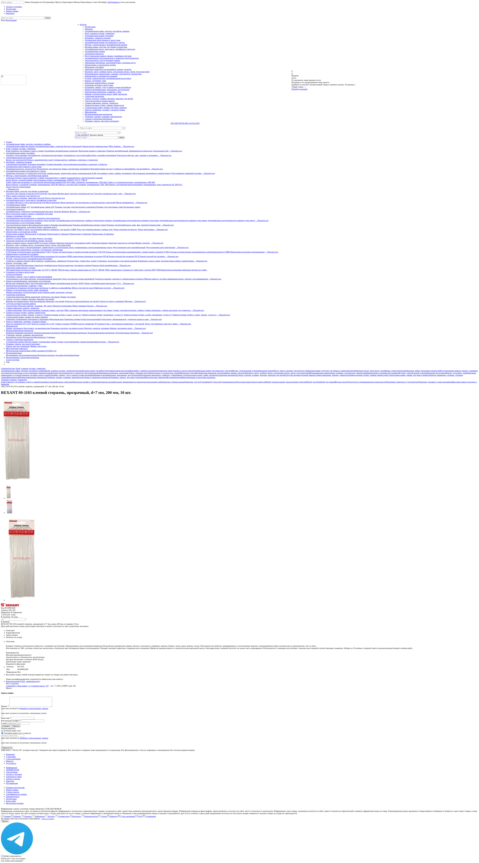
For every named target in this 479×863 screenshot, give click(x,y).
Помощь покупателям (15, 788)
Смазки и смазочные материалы (98, 119)
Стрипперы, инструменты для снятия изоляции (117, 261)
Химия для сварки (68, 297)
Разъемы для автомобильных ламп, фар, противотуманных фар (133, 225)
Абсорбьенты (11, 288)
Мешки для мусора (38, 346)
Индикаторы (28, 337)
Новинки (89, 29)
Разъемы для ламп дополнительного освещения (75, 207)
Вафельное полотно (102, 288)
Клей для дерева (328, 382)
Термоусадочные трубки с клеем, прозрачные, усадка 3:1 (147, 315)
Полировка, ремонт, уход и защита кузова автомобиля (108, 87)
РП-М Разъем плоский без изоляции (118, 256)
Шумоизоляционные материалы (98, 114)
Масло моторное (53, 202)
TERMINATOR (12, 770)
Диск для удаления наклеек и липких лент (95, 229)
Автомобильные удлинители (18, 211)
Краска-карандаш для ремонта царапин (75, 265)
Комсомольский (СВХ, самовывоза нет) (23, 681)
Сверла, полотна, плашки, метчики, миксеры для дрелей (109, 99)
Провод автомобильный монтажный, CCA (102, 283)
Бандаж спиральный (72, 146)
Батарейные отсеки (14, 337)
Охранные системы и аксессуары (99, 85)
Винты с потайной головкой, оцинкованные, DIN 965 (35, 185)
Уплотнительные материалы (127, 333)
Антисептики (12, 306)
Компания (10, 754)
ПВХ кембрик (115, 146)
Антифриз (10, 202)
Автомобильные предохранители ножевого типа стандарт (31, 220)
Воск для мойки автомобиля (104, 155)
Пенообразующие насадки (101, 169)
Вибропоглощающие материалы (19, 333)
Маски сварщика (79, 306)
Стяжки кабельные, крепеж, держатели (101, 103)
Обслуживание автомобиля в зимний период (151, 173)
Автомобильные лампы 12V (18, 207)
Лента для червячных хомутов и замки (161, 324)
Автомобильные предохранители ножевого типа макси (231, 220)
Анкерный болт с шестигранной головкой (84, 178)
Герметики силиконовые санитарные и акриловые (27, 319)
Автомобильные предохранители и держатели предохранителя (112, 58)
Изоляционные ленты (15, 247)
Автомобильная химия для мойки (99, 36)
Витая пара (10, 283)
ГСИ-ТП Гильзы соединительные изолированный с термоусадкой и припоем (130, 252)
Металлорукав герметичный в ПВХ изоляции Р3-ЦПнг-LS (31, 351)
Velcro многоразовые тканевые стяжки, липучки (43, 310)
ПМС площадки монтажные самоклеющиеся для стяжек (88, 310)
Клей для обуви (314, 382)
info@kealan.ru (114, 2)
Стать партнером (13, 759)
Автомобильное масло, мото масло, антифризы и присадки (110, 49)
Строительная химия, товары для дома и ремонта (106, 108)
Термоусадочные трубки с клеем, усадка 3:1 (62, 315)
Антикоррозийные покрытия (48, 279)
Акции (9, 142)
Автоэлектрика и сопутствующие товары (102, 60)
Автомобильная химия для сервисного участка (105, 42)
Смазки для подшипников (68, 342)
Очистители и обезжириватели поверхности (367, 382)
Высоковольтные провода (40, 225)
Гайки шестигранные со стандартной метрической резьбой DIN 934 (41, 182)
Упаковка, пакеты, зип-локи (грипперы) (102, 121)
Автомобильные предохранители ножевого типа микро (183, 220)
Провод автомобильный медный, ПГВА (67, 283)
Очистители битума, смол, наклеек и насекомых (137, 155)
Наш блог (10, 781)
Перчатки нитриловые (62, 306)
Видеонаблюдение (14, 353)
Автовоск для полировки (16, 155)
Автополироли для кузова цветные (21, 279)
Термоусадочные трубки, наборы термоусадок (104, 105)
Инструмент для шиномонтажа (37, 328)
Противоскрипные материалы (74, 333)
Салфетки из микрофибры (60, 288)
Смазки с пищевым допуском (18, 216)
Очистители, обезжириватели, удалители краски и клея (124, 319)
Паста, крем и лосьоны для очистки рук (23, 196)
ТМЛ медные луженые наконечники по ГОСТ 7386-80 (81, 270)
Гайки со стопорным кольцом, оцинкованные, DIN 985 (131, 182)
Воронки (65, 211)
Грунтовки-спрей (13, 265)
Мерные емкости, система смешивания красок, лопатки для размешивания (176, 279)
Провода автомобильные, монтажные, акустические (107, 90)
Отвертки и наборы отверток (18, 261)
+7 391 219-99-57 (82, 135)
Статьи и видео (12, 792)
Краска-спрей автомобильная (104, 265)
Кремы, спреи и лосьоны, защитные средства (25, 198)
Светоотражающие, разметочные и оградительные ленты (49, 247)
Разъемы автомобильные (61, 225)
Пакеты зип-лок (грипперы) (18, 346)
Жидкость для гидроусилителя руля (30, 202)
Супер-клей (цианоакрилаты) (224, 382)
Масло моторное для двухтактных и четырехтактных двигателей (88, 202)
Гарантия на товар (14, 777)
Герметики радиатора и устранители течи (23, 173)
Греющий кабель (23, 283)
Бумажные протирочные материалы (33, 288)
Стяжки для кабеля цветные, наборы (128, 310)
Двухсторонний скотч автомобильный (129, 247)
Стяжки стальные (62, 324)
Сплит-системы (12, 360)
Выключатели (40, 337)
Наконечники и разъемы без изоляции (101, 76)
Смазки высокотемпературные (93, 342)
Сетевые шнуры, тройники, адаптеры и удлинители (76, 160)
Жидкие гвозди (341, 382)
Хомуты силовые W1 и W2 (42, 324)
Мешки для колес (142, 243)
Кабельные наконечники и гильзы (99, 83)
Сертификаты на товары (16, 794)
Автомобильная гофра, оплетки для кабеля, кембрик (107, 31)
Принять (5, 821)
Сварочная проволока (15, 297)
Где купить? (11, 763)
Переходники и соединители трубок (100, 65)
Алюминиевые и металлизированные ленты (93, 247)
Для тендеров (11, 772)
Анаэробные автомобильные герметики (61, 151)
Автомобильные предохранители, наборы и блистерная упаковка (84, 220)
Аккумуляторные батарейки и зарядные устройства (85, 164)
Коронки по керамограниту (17, 301)
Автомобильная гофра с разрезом (49, 146)
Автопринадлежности (94, 54)
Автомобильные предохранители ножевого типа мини (135, 220)
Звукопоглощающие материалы (47, 333)
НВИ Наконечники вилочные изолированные (245, 252)
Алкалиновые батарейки (16, 164)
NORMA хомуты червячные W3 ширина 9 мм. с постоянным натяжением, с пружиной (107, 324)
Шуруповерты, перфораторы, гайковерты (49, 261)
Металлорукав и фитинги (17, 348)
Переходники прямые (15, 234)
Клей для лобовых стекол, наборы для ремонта (112, 173)
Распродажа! (90, 27)
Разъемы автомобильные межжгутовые (89, 225)
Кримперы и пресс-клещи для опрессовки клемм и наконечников (166, 261)
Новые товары (12, 790)
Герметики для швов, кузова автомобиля (435, 382)
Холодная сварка (244, 382)
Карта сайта (11, 801)
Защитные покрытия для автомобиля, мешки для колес (108, 69)
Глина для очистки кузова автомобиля (78, 279)
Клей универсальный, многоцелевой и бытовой (287, 382)
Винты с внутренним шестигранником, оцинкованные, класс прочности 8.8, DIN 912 (145, 185)
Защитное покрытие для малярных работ (73, 243)
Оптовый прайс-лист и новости (17, 733)
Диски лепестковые (146, 229)
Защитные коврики (99, 243)
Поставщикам (12, 783)
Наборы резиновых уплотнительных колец (24, 292)
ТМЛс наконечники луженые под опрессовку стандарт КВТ (130, 270)
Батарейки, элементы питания (98, 38)
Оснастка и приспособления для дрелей (82, 301)
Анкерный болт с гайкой (55, 178)
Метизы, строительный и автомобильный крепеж (106, 45)
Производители (12, 797)
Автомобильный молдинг (42, 211)
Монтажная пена (56, 319)
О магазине (11, 757)
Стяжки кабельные (14, 310)
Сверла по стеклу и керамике (111, 301)
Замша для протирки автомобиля (76, 169)
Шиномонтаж (91, 112)
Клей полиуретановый (91, 319)
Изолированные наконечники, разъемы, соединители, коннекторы (113, 74)
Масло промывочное (125, 202)
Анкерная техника (14, 178)
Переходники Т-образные (80, 234)
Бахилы (90, 306)
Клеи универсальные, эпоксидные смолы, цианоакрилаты (67, 173)
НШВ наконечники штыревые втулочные (85, 256)
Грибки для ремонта (14, 328)
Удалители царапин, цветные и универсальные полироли (119, 279)
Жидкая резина (27, 265)
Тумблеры (51, 337)
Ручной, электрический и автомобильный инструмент (108, 78)
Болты (8, 180)
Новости (9, 761)
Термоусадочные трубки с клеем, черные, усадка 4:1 (194, 315)
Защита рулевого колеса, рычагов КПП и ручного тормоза (31, 243)
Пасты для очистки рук (55, 198)
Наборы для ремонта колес (121, 328)
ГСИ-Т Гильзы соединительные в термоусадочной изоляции (71, 252)
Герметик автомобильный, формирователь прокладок (129, 151)
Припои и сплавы (13, 238)
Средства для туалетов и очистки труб (22, 194)
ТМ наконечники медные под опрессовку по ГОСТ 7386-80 (31, 270)
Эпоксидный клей (259, 382)
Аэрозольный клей (160, 151)
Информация (11, 768)
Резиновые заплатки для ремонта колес (67, 328)
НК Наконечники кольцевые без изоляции (48, 256)
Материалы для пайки (94, 67)
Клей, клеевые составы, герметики (100, 33)
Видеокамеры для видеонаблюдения (21, 355)
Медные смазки (31, 342)
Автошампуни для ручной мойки (77, 155)
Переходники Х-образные (103, 234)
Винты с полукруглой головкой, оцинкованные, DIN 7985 (84, 185)
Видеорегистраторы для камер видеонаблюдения (58, 355)
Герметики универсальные (173, 382)
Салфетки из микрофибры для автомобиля (131, 169)
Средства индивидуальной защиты (100, 101)
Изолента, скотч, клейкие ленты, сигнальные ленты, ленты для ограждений (117, 72)
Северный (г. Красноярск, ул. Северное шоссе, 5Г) (27, 686)
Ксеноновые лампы (131, 207)
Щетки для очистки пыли (83, 288)
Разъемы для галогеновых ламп (109, 207)
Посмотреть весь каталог (185, 123)
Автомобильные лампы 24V (43, 207)
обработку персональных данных (34, 708)
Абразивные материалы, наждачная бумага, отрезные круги (110, 63)
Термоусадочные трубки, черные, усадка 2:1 (25, 315)
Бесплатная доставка (15, 803)
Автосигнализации (14, 274)
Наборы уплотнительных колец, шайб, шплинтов (106, 94)
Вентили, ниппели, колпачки (96, 328)
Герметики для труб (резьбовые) (198, 382)
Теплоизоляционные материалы (101, 333)
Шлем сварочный (32, 297)
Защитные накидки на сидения (121, 243)
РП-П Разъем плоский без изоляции (149, 256)
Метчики (128, 301)
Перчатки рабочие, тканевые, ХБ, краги (35, 306)
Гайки (8, 182)
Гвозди (9, 187)
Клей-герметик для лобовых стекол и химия (25, 151)
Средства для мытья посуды (81, 194)
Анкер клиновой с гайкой (33, 178)
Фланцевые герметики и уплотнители (402, 382)
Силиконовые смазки (47, 342)
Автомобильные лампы (95, 51)
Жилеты (73, 211)
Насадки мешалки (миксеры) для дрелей (47, 301)
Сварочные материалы (94, 96)
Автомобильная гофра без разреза (20, 146)
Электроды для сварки (50, 297)
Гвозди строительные (21, 187)
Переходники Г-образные (58, 234)
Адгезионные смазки (15, 342)
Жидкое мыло (63, 194)
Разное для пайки (29, 238)
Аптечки (57, 211)
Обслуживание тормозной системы (186, 173)
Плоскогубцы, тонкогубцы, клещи (82, 261)
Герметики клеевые (72, 319)
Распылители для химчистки (49, 169)
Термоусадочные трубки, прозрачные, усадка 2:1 (102, 315)
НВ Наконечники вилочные (18, 256)
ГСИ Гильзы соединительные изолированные (25, 252)
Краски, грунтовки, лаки (95, 81)
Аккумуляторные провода (17, 225)
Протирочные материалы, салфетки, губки (103, 92)
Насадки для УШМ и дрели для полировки (24, 229)
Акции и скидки (13, 779)
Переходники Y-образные (36, 234)
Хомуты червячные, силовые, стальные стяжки (105, 110)
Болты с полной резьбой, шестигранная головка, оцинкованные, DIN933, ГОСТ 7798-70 (49, 180)
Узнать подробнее (47, 819)
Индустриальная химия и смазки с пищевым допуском (108, 56)
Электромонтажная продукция (19, 158)
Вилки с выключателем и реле (40, 160)
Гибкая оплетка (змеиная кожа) (95, 146)
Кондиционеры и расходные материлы (22, 357)
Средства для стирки (48, 194)
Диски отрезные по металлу (125, 229)
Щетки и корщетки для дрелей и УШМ (59, 229)
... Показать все (127, 146)
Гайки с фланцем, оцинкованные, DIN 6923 (88, 182)
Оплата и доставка (14, 774)
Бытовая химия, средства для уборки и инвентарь (106, 47)
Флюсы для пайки (44, 238)
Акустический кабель (40, 283)
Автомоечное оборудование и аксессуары (102, 40)
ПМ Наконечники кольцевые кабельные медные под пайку (182, 270)
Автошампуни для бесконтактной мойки (45, 155)
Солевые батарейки (54, 164)
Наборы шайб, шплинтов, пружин (57, 292)
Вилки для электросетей (16, 160)
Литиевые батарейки (36, 164)
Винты (9, 185)
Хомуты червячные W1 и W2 (18, 324)
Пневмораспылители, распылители (21, 169)
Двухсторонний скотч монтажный (160, 247)
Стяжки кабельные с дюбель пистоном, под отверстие (167, 310)
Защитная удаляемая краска (46, 265)
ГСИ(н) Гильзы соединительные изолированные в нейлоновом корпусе (194, 252)
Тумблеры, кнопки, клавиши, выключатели (103, 117)
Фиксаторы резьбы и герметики (92, 151)
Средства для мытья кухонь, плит (108, 194)
